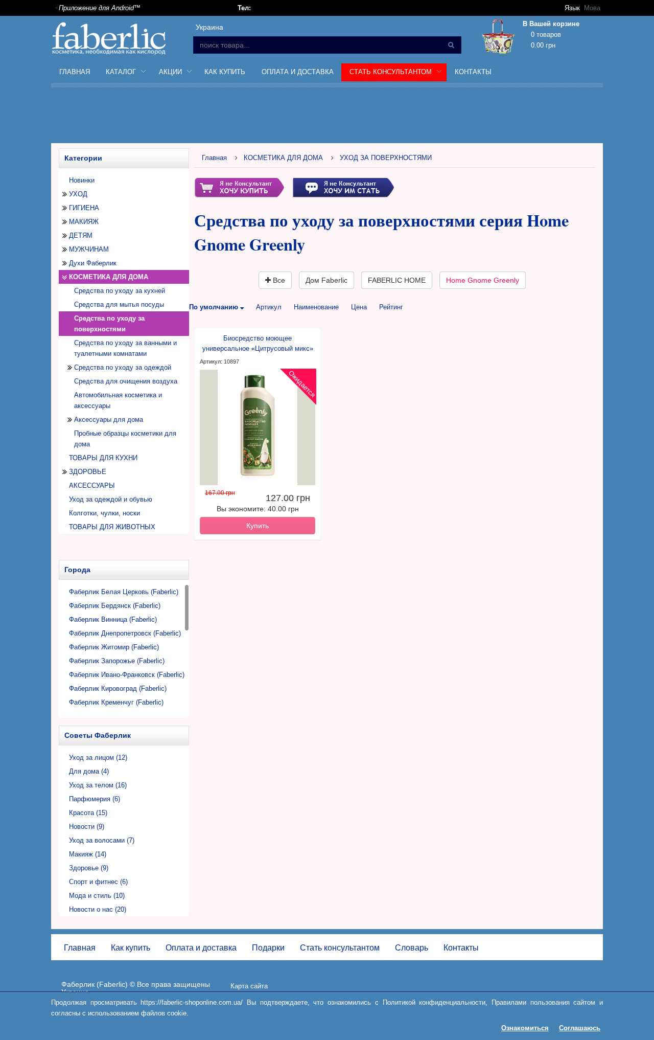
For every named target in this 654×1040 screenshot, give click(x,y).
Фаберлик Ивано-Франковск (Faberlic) (126, 675)
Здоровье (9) (88, 868)
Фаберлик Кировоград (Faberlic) (118, 688)
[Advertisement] (327, 117)
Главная (74, 72)
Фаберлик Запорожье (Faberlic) (117, 661)
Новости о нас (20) (97, 909)
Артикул (269, 307)
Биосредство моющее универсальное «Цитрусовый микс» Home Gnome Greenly (257, 344)
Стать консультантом (340, 947)
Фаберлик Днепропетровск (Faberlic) (125, 633)
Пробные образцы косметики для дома (125, 438)
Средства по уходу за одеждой (122, 367)
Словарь (411, 947)
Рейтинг (391, 307)
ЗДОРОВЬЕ (87, 472)
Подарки (268, 947)
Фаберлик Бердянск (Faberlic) (114, 605)
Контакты (473, 72)
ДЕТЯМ (80, 235)
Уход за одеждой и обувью (110, 499)
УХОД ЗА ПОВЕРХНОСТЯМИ (386, 158)
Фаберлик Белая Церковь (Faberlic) (123, 592)
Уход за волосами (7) (101, 840)
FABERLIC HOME (397, 280)
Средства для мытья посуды (119, 304)
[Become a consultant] (343, 187)
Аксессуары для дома (108, 419)
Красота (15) (88, 813)
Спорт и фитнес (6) (98, 882)
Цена (359, 307)
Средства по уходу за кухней (119, 291)
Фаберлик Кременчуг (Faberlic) (116, 702)
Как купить (224, 72)
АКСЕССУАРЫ (92, 485)
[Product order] (239, 187)
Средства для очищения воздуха (125, 381)
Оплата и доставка (298, 72)
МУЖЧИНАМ (89, 249)
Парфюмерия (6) (94, 799)
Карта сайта (249, 986)
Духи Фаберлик (92, 263)
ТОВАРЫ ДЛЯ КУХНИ (103, 458)
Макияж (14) (87, 854)
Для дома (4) (89, 771)
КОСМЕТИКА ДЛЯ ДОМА (108, 277)
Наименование (316, 307)
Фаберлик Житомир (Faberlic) (114, 647)
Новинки (82, 180)
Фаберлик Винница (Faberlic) (113, 619)
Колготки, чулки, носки (104, 513)
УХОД (78, 194)
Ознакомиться (525, 1028)
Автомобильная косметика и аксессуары (118, 400)
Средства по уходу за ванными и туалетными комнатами (125, 348)
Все (278, 280)
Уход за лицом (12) (98, 757)
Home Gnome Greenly (482, 280)
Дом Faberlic (326, 280)
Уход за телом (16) (98, 785)
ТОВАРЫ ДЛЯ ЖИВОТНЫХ (112, 527)
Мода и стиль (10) (97, 895)
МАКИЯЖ (84, 221)
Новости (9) (86, 826)
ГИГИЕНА (84, 208)
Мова (592, 8)
